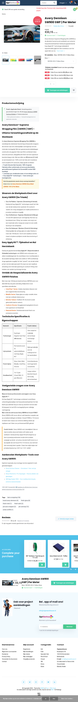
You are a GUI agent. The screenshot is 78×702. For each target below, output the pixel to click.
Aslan (42, 666)
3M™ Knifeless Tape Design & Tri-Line (35, 556)
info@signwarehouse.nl (47, 611)
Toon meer (60, 51)
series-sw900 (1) (8, 509)
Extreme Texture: (11, 300)
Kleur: (47, 58)
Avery (42, 664)
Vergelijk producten (29, 659)
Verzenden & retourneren (9, 659)
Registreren (26, 649)
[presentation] (2, 34)
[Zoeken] (54, 3)
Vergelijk (71, 26)
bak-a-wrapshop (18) (14, 497)
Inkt (42, 649)
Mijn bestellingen (28, 651)
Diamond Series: (11, 310)
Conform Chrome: (11, 305)
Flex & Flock (44, 656)
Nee (54, 698)
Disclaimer (5, 654)
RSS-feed (53, 688)
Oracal (43, 659)
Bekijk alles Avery (59, 26)
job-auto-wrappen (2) (9, 506)
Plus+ (47, 688)
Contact (4, 661)
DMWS (42, 688)
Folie (42, 651)
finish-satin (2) (18, 503)
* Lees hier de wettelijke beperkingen (48, 630)
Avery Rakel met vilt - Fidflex (58, 556)
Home (4, 14)
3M (42, 661)
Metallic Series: (11, 294)
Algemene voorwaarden (9, 651)
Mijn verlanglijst (27, 656)
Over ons (4, 649)
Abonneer (69, 626)
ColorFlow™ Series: (12, 289)
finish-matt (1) (7, 503)
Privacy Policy (6, 656)
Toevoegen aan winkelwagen (59, 90)
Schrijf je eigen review (67, 519)
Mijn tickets (26, 654)
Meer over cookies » (67, 698)
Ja (45, 698)
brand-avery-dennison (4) (10, 500)
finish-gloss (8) (25, 500)
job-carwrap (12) (24, 506)
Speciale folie (45, 654)
